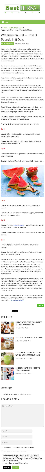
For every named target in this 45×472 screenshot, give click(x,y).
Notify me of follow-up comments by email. (19, 447)
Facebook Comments (24, 394)
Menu (6, 22)
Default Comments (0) (10, 394)
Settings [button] (6, 467)
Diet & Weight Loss (7, 43)
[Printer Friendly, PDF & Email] (40, 305)
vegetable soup (18, 225)
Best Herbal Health (17, 300)
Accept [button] (16, 467)
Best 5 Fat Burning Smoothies (28, 338)
